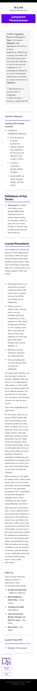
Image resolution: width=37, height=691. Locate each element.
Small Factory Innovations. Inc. (16, 682)
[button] (6, 662)
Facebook (15, 684)
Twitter (22, 684)
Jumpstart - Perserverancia (17, 648)
